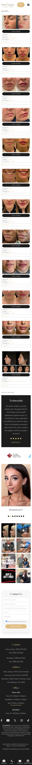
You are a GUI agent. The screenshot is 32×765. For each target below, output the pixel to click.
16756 (10, 188)
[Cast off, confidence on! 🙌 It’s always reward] (23, 561)
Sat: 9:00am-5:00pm (16, 704)
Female (9, 36)
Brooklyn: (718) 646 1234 (16, 658)
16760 (10, 66)
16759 (10, 97)
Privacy (21, 632)
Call (12, 763)
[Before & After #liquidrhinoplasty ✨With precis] (8, 530)
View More (16, 31)
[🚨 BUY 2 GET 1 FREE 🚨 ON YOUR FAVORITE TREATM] (8, 576)
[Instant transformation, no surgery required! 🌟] (23, 530)
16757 (10, 158)
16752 (10, 310)
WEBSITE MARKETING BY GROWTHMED (16, 749)
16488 (10, 378)
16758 (10, 127)
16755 (10, 218)
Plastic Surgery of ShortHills (7, 3)
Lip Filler (12, 39)
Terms (25, 632)
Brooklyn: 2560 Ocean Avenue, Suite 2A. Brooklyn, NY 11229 (16, 680)
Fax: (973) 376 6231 (16, 653)
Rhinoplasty (13, 381)
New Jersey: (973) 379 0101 (16, 649)
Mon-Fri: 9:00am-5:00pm (16, 696)
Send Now (16, 626)
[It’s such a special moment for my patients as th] (23, 545)
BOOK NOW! (28, 763)
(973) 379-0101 (19, 736)
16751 (10, 340)
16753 (10, 279)
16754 (10, 249)
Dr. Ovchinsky (13, 38)
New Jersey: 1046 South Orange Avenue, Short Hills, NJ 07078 (16, 673)
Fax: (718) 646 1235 (16, 662)
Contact (16, 644)
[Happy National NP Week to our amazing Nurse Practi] (8, 561)
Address (16, 667)
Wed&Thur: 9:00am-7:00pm (16, 700)
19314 (10, 34)
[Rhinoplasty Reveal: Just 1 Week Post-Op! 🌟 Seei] (23, 576)
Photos (4, 763)
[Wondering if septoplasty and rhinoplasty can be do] (8, 545)
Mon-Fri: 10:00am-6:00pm (16, 713)
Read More (5, 42)
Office (16, 687)
